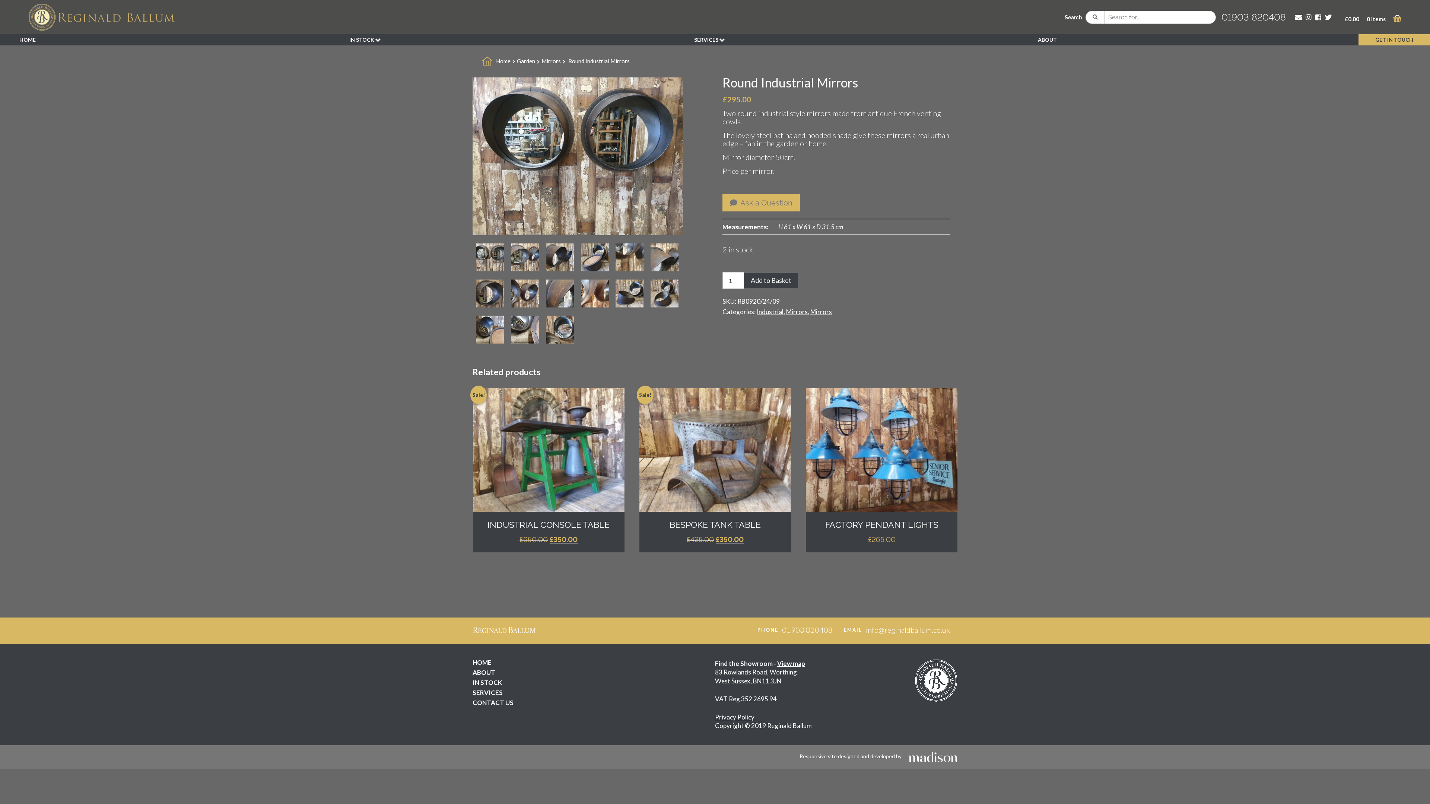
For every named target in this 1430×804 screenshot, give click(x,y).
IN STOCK (362, 39)
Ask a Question (765, 202)
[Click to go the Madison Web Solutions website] (933, 756)
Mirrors (551, 61)
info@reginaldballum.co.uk (908, 629)
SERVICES (706, 39)
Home (503, 61)
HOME (27, 39)
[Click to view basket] (1397, 20)
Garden (526, 61)
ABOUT (1047, 39)
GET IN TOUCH (1394, 39)
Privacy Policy (734, 717)
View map (791, 663)
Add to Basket (771, 280)
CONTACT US (493, 702)
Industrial (770, 312)
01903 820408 (1253, 17)
